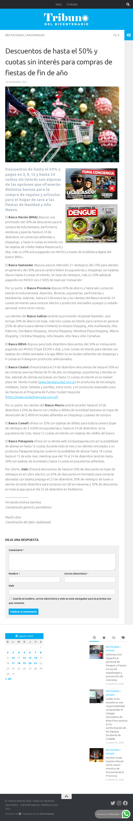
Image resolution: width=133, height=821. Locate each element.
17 (13, 663)
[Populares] (104, 638)
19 (24, 663)
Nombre (14, 573)
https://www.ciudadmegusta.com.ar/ (31, 397)
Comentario (16, 550)
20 (30, 663)
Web (11, 585)
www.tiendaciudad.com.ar (57, 382)
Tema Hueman (46, 814)
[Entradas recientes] (94, 638)
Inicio (59, 4)
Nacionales (35, 35)
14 (35, 657)
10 (13, 657)
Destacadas (14, 35)
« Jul (8, 678)
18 (18, 663)
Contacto (72, 4)
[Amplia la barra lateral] (128, 35)
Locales (110, 650)
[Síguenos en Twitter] (112, 803)
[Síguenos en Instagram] (119, 803)
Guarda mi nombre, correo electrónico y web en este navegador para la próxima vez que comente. (60, 600)
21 (35, 663)
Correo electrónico (76, 573)
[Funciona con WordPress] (20, 814)
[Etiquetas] (123, 638)
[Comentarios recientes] (113, 638)
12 (24, 657)
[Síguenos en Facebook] (125, 803)
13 (30, 657)
